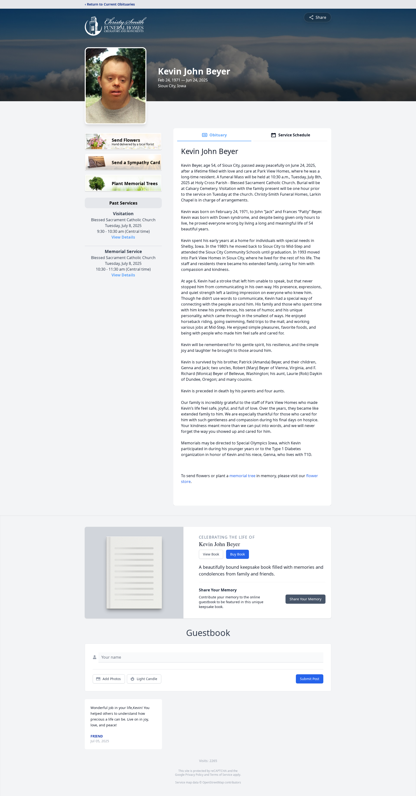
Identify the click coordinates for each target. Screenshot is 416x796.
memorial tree (242, 475)
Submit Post (309, 678)
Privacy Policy (194, 775)
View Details (123, 237)
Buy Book (237, 554)
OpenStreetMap (213, 782)
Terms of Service (221, 775)
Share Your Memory (305, 599)
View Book (211, 554)
